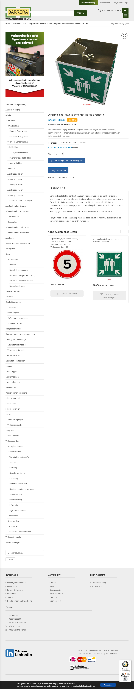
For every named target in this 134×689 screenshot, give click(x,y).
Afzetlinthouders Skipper (15, 206)
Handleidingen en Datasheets (19, 601)
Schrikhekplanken (12, 409)
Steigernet (9, 430)
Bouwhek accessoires (18, 270)
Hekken (12, 264)
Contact (52, 582)
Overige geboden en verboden (22, 489)
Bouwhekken (12, 259)
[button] (124, 36)
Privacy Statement (15, 590)
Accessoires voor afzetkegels (19, 200)
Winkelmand (105, 2)
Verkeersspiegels (14, 425)
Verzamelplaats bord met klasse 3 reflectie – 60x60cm (107, 240)
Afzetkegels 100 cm (15, 195)
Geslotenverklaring (17, 473)
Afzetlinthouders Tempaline (17, 232)
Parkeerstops (11, 387)
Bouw (7, 254)
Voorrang (13, 467)
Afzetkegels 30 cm (15, 174)
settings (91, 686)
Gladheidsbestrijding (14, 302)
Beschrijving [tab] (58, 187)
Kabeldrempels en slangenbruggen (20, 334)
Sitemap (10, 597)
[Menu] (129, 661)
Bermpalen (10, 248)
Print (51, 177)
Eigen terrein (55, 238)
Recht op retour (56, 593)
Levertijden (12, 586)
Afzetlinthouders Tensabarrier (18, 211)
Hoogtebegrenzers (13, 328)
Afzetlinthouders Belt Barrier (17, 227)
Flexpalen (9, 296)
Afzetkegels (10, 168)
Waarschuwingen (12, 542)
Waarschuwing (15, 499)
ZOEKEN (80, 13)
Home (7, 24)
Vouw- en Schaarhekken (17, 142)
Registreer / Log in (121, 2)
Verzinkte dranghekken (19, 136)
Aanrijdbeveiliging (12, 110)
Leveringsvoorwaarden (17, 582)
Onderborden (13, 521)
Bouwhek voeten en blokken (21, 280)
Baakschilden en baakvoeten (17, 243)
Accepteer (108, 685)
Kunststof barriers (13, 355)
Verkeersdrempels (13, 537)
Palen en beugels (12, 382)
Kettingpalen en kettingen (16, 339)
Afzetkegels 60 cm (15, 184)
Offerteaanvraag (88, 2)
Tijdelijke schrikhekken (18, 152)
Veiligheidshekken (14, 163)
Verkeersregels (15, 494)
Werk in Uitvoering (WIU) (19, 457)
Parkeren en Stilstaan (18, 483)
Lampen (8, 366)
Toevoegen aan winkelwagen (68, 160)
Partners (53, 597)
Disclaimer (11, 593)
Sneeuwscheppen (14, 323)
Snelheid (54, 241)
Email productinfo (67, 177)
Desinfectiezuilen (12, 291)
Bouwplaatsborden (17, 286)
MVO (51, 586)
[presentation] (122, 231)
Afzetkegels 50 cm (15, 179)
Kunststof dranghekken (19, 131)
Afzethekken (10, 120)
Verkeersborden (19, 24)
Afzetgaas (9, 115)
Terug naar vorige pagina (119, 24)
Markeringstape (12, 377)
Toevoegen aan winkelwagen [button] (111, 296)
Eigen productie (56, 601)
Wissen (82, 142)
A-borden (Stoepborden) (15, 104)
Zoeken (10, 559)
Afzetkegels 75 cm (15, 190)
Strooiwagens (13, 312)
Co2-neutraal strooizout (17, 318)
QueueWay (12, 222)
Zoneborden (12, 515)
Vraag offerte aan (58, 170)
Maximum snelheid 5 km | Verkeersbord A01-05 (62, 245)
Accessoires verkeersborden (19, 531)
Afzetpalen (10, 238)
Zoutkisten (11, 307)
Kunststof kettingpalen (17, 345)
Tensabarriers (13, 216)
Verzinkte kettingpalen (16, 350)
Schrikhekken (12, 147)
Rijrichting (13, 478)
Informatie (13, 505)
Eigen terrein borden (37, 24)
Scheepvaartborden (13, 398)
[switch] (125, 679)
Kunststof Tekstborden (15, 361)
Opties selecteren (69, 293)
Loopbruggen (11, 371)
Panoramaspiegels (15, 419)
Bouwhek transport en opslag (22, 275)
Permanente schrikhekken (20, 158)
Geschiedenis (55, 590)
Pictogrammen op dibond (16, 393)
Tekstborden (12, 526)
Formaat (52, 143)
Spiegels (8, 414)
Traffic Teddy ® (12, 435)
